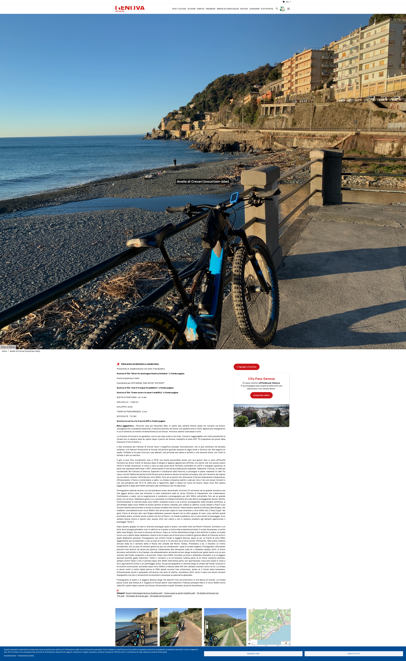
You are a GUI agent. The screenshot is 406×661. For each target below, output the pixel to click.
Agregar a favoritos (247, 367)
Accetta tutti (354, 654)
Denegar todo (253, 654)
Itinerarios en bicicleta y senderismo (140, 364)
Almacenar (255, 9)
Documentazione (10, 655)
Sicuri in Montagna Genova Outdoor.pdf (144, 593)
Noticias (244, 9)
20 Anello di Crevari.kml (161, 596)
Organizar (210, 9)
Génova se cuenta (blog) (228, 9)
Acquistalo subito (261, 395)
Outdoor (191, 9)
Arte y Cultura (179, 9)
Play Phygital (267, 9)
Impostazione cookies (26, 655)
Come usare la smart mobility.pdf (180, 593)
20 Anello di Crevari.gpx (137, 596)
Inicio (4, 351)
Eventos (200, 9)
